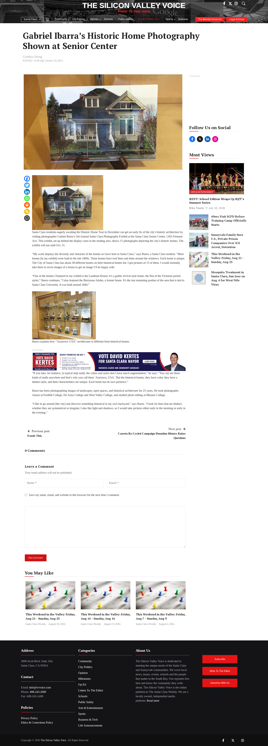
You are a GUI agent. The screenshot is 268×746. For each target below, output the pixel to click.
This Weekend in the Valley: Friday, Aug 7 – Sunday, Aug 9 (160, 616)
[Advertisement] (216, 101)
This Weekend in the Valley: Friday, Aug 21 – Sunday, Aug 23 (50, 616)
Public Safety (125, 19)
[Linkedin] (27, 192)
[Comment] (27, 218)
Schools (108, 19)
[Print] (27, 205)
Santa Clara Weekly (36, 624)
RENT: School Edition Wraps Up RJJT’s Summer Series (216, 201)
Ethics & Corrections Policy (37, 722)
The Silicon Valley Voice (133, 5)
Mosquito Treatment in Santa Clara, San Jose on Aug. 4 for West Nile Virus (228, 278)
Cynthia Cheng (32, 56)
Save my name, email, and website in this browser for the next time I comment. (74, 494)
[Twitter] (27, 185)
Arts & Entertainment (149, 19)
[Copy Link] (27, 211)
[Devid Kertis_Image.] (109, 361)
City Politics (78, 19)
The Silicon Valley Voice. (54, 740)
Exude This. (34, 435)
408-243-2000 (38, 691)
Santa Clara (30, 19)
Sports (169, 19)
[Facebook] (27, 179)
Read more (153, 700)
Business (183, 19)
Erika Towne (196, 208)
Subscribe (220, 659)
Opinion (94, 19)
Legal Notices (236, 19)
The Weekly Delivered (210, 19)
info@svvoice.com (40, 687)
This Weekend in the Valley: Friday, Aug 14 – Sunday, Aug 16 (105, 616)
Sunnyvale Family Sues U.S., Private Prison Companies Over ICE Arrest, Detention (227, 241)
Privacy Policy (29, 718)
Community (61, 19)
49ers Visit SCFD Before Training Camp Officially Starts (228, 220)
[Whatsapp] (27, 198)
